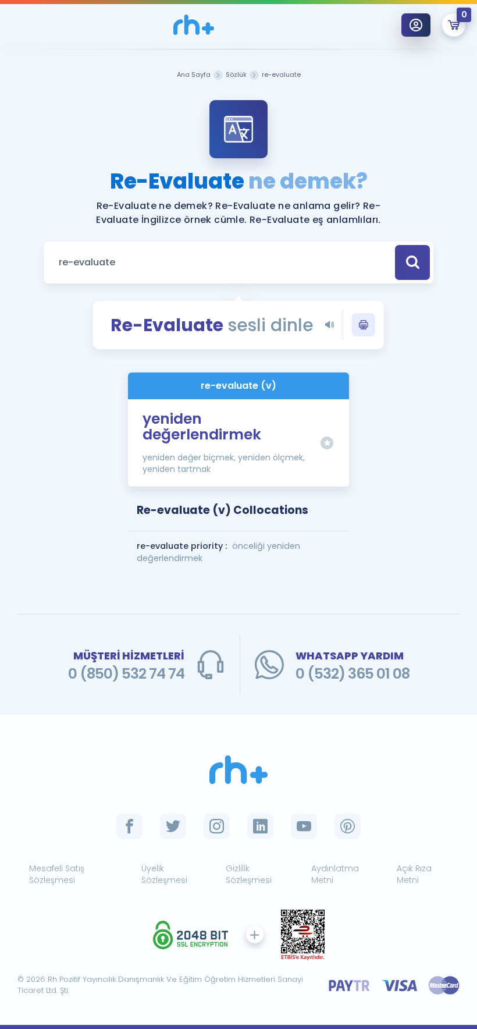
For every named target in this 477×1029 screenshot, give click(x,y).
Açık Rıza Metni (414, 874)
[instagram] (217, 826)
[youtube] (304, 826)
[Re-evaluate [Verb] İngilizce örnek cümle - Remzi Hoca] (193, 25)
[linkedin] (260, 826)
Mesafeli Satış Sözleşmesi (56, 874)
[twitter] (173, 826)
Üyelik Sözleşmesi (164, 874)
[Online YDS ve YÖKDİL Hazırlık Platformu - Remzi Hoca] (238, 769)
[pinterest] (347, 826)
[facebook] (129, 826)
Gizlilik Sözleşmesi (249, 874)
